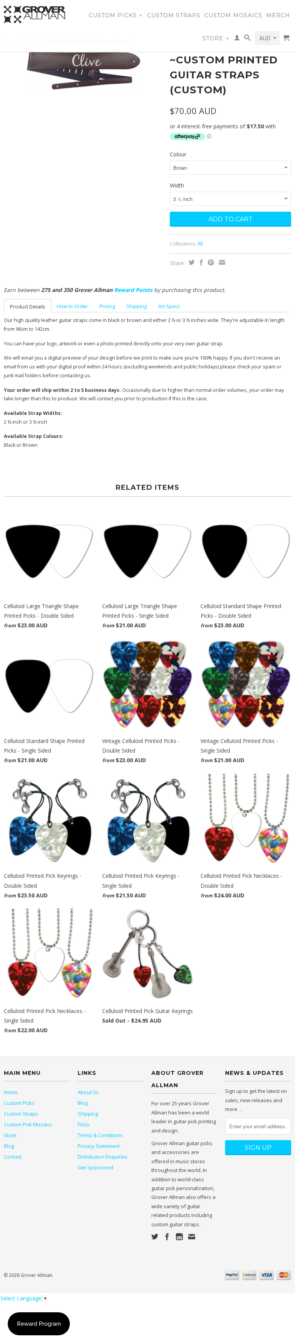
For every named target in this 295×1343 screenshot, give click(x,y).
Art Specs (169, 306)
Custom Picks (115, 15)
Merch (278, 15)
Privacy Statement (99, 1145)
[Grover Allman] (37, 14)
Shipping (136, 306)
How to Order (72, 306)
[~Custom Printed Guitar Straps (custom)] (83, 70)
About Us (88, 1092)
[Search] (247, 39)
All (200, 243)
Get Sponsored (95, 1167)
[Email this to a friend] (221, 262)
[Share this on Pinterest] (210, 262)
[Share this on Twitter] (191, 262)
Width (177, 185)
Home (11, 1092)
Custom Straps (174, 15)
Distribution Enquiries (103, 1156)
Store (215, 38)
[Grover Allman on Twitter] (154, 1236)
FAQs (83, 1124)
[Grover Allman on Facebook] (167, 1236)
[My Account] (237, 39)
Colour (178, 154)
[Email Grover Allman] (191, 1236)
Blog (9, 1145)
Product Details (27, 306)
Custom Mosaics (233, 15)
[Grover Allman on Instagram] (179, 1236)
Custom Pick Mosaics (28, 1124)
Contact (13, 1156)
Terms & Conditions (100, 1135)
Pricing (107, 306)
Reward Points (133, 289)
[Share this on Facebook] (200, 262)
